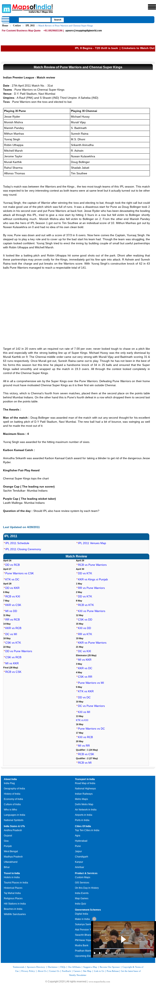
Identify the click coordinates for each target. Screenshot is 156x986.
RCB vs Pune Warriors (92, 564)
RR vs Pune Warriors (91, 587)
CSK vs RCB (13, 657)
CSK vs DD (85, 619)
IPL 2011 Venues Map (92, 543)
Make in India (82, 919)
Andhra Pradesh (13, 830)
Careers (77, 971)
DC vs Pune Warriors (91, 705)
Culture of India (12, 804)
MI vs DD (11, 611)
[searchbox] (35, 19)
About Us (42, 971)
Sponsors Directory (36, 967)
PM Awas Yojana (84, 940)
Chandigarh (81, 856)
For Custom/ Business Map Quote (21, 30)
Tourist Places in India (16, 882)
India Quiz (80, 903)
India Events (82, 893)
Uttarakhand (10, 862)
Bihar (7, 867)
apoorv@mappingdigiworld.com (83, 30)
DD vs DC (84, 697)
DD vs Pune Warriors (18, 651)
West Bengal (11, 851)
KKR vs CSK (13, 605)
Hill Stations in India (15, 903)
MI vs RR (84, 745)
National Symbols (13, 820)
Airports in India (83, 814)
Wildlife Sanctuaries (15, 914)
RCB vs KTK (86, 605)
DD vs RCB (12, 564)
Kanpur (79, 862)
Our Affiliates (74, 967)
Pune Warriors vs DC (91, 728)
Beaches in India (13, 909)
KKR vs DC (85, 668)
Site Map (87, 971)
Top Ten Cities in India (87, 830)
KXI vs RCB (85, 737)
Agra (77, 835)
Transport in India (85, 779)
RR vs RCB (12, 619)
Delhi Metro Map (84, 804)
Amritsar (79, 867)
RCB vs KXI (12, 596)
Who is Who (10, 809)
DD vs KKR (12, 587)
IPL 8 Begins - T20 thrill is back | (70, 48)
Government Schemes (88, 909)
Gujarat (8, 835)
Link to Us (99, 971)
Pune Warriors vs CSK (19, 573)
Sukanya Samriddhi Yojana (90, 924)
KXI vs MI (84, 712)
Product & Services (86, 873)
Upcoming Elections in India (90, 956)
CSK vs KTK (13, 642)
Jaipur (78, 851)
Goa (6, 840)
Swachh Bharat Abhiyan (88, 934)
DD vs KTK (85, 573)
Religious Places (13, 898)
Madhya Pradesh (13, 856)
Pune (78, 846)
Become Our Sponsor (110, 967)
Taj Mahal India (12, 893)
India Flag (9, 783)
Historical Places (13, 887)
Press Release (113, 971)
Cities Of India (83, 826)
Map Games (81, 898)
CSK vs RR (85, 676)
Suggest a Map (90, 967)
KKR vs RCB (13, 628)
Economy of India (13, 799)
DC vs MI (11, 634)
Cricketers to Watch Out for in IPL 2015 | (122, 48)
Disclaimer (53, 967)
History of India (12, 793)
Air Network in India (85, 809)
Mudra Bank (81, 945)
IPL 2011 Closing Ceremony (23, 549)
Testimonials (18, 967)
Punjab (8, 846)
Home (5, 25)
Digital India (81, 913)
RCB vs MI (85, 762)
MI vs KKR (12, 663)
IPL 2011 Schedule (17, 543)
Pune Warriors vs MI (91, 682)
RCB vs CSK (13, 671)
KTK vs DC (12, 579)
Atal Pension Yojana (86, 929)
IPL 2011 (30, 25)
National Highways (85, 788)
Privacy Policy (28, 971)
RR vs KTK (85, 634)
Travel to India (12, 873)
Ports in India (82, 820)
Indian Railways (84, 793)
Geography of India (14, 788)
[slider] (123, 948)
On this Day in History (87, 887)
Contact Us (54, 971)
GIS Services (82, 882)
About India (10, 779)
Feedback (66, 971)
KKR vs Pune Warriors (92, 642)
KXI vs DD (84, 628)
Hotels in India (12, 877)
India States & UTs (14, 826)
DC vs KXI (84, 651)
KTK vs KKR (86, 691)
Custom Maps (82, 877)
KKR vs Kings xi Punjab (93, 579)
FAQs (62, 967)
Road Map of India (85, 783)
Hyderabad (81, 840)
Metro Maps (81, 799)
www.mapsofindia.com (99, 981)
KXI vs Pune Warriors (91, 611)
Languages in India (14, 814)
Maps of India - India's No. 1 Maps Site (6, 8)
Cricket (17, 25)
